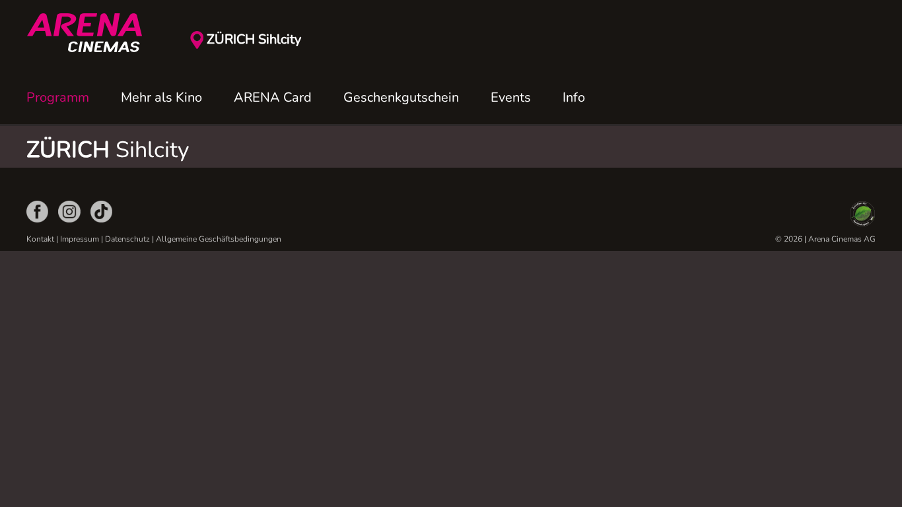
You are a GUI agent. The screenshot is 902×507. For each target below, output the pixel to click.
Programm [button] (57, 97)
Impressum (79, 239)
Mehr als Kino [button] (161, 97)
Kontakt (40, 239)
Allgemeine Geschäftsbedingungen (218, 239)
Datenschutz (127, 239)
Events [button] (511, 97)
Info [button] (574, 97)
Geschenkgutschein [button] (401, 97)
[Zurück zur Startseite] (92, 33)
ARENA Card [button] (273, 97)
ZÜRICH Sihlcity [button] (254, 39)
